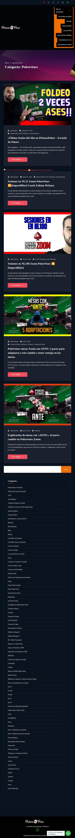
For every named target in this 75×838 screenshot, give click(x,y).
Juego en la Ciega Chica (15, 644)
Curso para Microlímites (15, 569)
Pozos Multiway (13, 738)
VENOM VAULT (13, 769)
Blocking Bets (12, 526)
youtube (10, 780)
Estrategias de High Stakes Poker (18, 605)
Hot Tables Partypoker (15, 640)
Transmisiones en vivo (65, 40)
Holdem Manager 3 (14, 636)
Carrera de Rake (13, 550)
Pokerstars (26, 133)
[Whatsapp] (58, 2)
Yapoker (10, 777)
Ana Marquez (12, 499)
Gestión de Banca (13, 608)
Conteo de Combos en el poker (17, 562)
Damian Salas (12, 573)
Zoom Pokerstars (34, 133)
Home (7, 63)
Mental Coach (12, 675)
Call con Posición (13, 546)
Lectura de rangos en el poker (17, 659)
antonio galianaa (13, 511)
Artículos (69, 21)
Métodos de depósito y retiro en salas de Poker (22, 679)
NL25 (47, 177)
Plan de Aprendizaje (59, 10)
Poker (9, 722)
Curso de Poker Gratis (14, 565)
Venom (10, 761)
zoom (9, 784)
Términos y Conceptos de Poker (36, 344)
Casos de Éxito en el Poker (16, 554)
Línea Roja (11, 663)
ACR (9, 495)
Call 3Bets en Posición (15, 538)
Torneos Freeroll (13, 757)
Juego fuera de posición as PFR (17, 651)
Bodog (10, 534)
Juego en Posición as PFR (16, 648)
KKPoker (11, 655)
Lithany (10, 667)
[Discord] (63, 2)
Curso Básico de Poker (65, 16)
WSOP (10, 773)
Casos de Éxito (67, 30)
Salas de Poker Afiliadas (64, 35)
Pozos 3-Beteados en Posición (17, 730)
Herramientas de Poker (65, 44)
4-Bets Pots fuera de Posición (17, 491)
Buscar (66, 469)
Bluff (9, 530)
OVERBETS (12, 718)
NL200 (10, 694)
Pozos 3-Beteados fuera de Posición (19, 734)
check (9, 558)
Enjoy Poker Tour (13, 589)
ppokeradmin (13, 130)
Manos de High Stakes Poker (17, 671)
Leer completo (16, 159)
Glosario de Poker (15, 344)
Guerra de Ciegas (13, 624)
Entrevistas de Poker (14, 593)
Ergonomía (11, 597)
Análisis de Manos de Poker (16, 503)
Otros (9, 714)
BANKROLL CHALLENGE (17, 519)
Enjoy (10, 581)
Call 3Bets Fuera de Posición (17, 542)
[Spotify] (67, 2)
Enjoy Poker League (14, 585)
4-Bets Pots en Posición (15, 487)
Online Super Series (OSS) (16, 710)
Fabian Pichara (14, 177)
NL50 (20, 133)
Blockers (10, 522)
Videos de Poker (67, 26)
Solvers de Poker (13, 749)
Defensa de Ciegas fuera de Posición (19, 577)
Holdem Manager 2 (14, 632)
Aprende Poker (14, 133)
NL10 (10, 687)
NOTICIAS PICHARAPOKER (18, 706)
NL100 (37, 259)
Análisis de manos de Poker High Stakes (20, 507)
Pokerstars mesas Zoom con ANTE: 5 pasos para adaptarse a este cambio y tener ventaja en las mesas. (36, 352)
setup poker (11, 745)
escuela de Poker (13, 601)
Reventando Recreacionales (16, 741)
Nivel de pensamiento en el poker (18, 683)
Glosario (10, 612)
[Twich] (53, 2)
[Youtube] (44, 2)
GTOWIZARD (12, 620)
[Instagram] (48, 2)
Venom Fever (12, 765)
